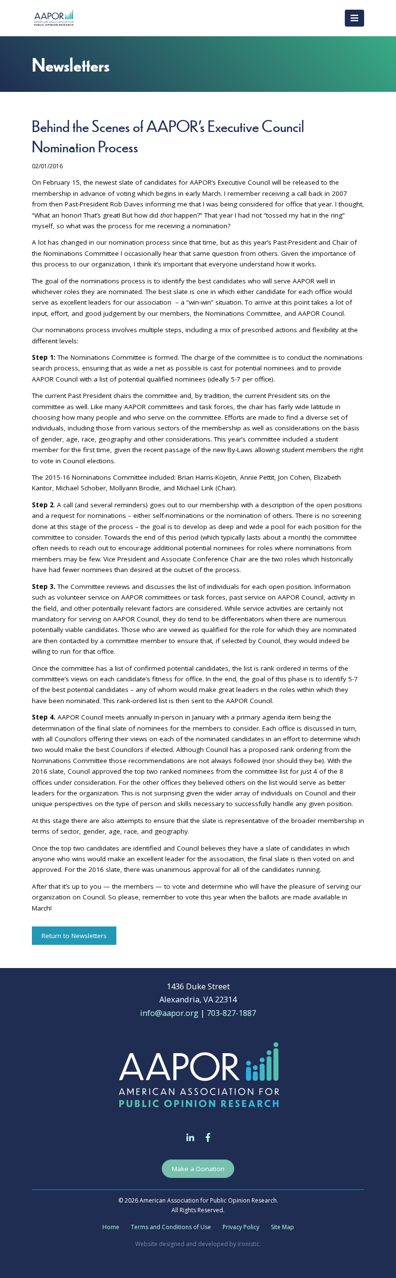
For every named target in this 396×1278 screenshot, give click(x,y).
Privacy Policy (241, 1227)
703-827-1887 (231, 1012)
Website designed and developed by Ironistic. (198, 1244)
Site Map (282, 1227)
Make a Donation (198, 1168)
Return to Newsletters (74, 935)
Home (110, 1227)
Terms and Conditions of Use (171, 1227)
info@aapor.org (169, 1012)
